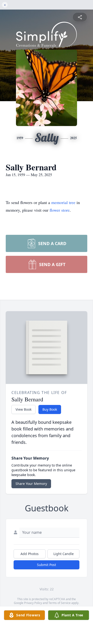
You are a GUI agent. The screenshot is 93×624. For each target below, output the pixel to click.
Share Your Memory (31, 483)
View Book (23, 409)
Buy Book (49, 409)
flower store (60, 210)
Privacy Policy (33, 603)
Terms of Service (59, 603)
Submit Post (46, 564)
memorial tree (63, 202)
